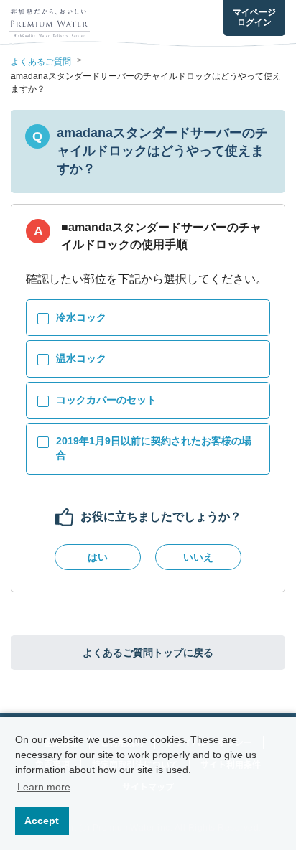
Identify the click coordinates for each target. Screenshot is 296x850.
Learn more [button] (43, 787)
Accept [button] (41, 820)
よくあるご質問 (41, 62)
